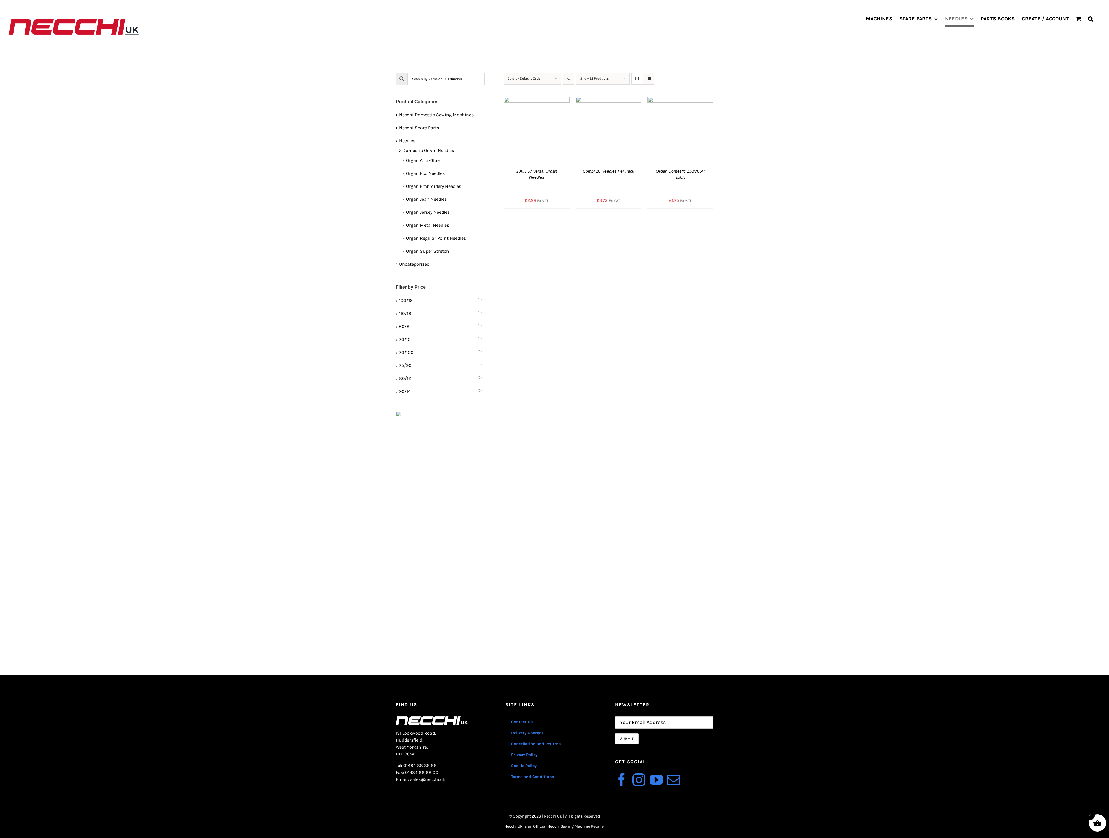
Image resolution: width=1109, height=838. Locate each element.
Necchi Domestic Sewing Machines (436, 114)
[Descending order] (568, 79)
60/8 (404, 326)
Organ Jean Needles (426, 199)
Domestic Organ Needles (428, 150)
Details (540, 131)
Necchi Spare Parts (419, 127)
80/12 (405, 378)
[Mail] (673, 779)
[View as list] (648, 78)
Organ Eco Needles (425, 173)
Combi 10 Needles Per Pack (608, 171)
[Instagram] (638, 779)
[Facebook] (621, 779)
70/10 (405, 339)
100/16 (405, 300)
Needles (407, 140)
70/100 (406, 352)
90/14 (405, 391)
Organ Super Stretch (427, 251)
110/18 (405, 313)
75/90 (405, 365)
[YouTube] (656, 779)
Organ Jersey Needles (428, 212)
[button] (1090, 19)
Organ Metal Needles (427, 225)
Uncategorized (414, 264)
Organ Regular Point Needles (436, 238)
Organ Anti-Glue (423, 160)
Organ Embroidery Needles (433, 186)
